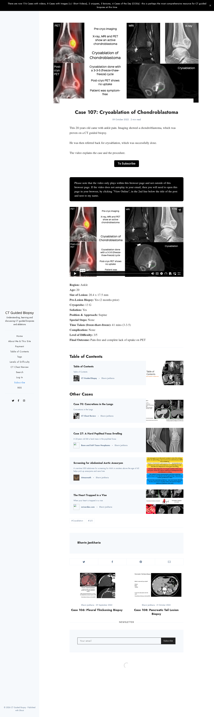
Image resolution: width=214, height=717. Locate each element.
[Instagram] (24, 400)
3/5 (91, 520)
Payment (19, 346)
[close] (210, 5)
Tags (19, 356)
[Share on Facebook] (112, 562)
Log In (19, 377)
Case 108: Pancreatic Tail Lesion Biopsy (156, 612)
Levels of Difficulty (20, 361)
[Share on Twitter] (84, 562)
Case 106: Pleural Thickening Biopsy (97, 610)
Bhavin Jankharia (89, 542)
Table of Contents (19, 351)
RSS (20, 387)
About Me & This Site (19, 341)
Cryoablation (78, 520)
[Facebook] (19, 400)
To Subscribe (127, 163)
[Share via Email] (169, 562)
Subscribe (19, 382)
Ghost (21, 710)
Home (19, 336)
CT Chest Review (20, 367)
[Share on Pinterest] (141, 562)
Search (19, 372)
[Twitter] (13, 400)
